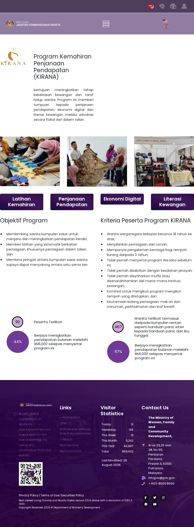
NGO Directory (69, 445)
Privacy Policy (28, 495)
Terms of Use (49, 495)
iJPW (63, 423)
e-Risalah (66, 439)
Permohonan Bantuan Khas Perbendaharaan (75, 431)
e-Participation (70, 417)
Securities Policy (72, 495)
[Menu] (106, 24)
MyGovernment (70, 451)
